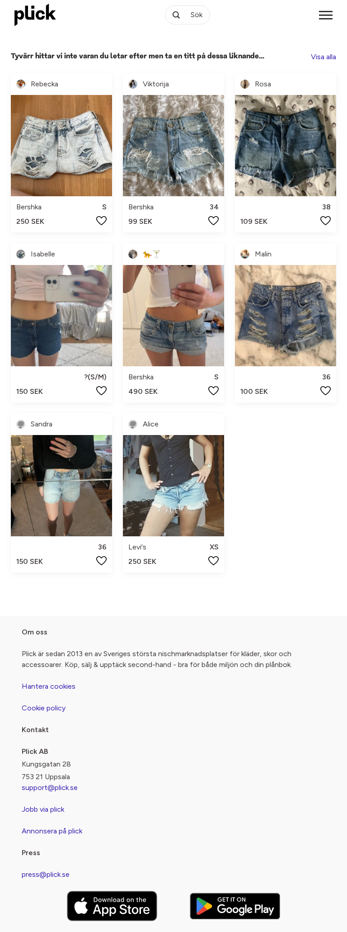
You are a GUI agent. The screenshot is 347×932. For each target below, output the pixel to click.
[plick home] (35, 15)
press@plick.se (46, 874)
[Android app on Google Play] (235, 906)
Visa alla (323, 56)
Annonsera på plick (52, 831)
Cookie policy (44, 708)
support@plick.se (50, 787)
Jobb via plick (43, 809)
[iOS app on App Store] (112, 906)
